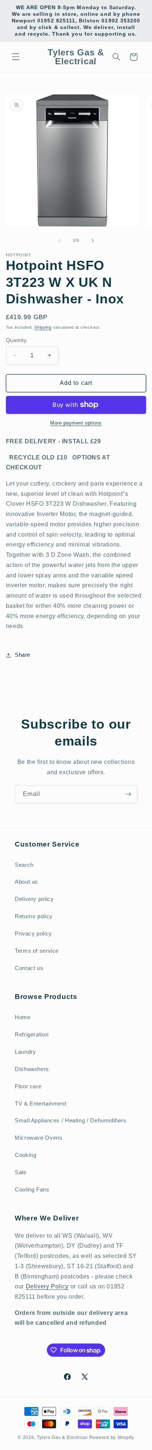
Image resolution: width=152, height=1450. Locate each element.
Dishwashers (32, 1069)
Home (23, 1017)
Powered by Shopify (111, 1437)
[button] (15, 56)
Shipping (43, 327)
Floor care (28, 1086)
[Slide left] (59, 240)
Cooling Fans (32, 1190)
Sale (21, 1172)
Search (24, 865)
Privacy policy (33, 934)
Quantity (16, 340)
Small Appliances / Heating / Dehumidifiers (70, 1120)
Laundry (25, 1052)
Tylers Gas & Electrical (62, 1437)
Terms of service (37, 951)
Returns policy (34, 916)
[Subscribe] (128, 794)
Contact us (29, 968)
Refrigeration (31, 1035)
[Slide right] (92, 240)
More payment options (76, 423)
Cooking (25, 1155)
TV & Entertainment (40, 1104)
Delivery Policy (47, 1286)
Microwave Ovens (38, 1138)
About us (26, 882)
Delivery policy (34, 899)
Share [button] (22, 655)
